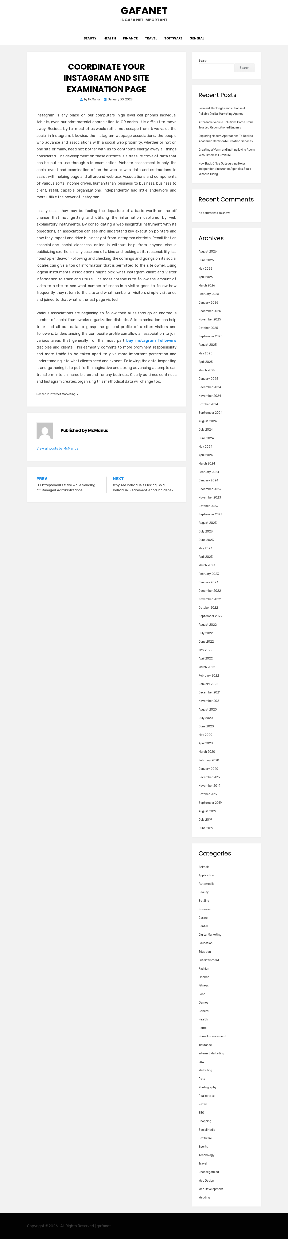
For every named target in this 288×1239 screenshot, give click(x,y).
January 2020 (208, 769)
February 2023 (209, 574)
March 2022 (207, 667)
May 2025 (205, 353)
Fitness (204, 985)
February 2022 (209, 675)
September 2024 (210, 413)
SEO (201, 1113)
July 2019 (205, 819)
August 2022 (208, 625)
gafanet (144, 11)
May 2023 (205, 548)
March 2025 (207, 370)
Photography (208, 1087)
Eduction (205, 952)
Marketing (205, 1070)
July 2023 (206, 531)
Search (203, 60)
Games (203, 1002)
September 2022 (210, 616)
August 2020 (208, 709)
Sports (203, 1146)
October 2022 (208, 607)
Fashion (204, 968)
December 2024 (210, 387)
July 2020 (206, 718)
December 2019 (209, 777)
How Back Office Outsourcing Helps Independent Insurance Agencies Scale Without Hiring (225, 169)
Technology (206, 1155)
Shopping (205, 1121)
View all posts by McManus (57, 448)
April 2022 (206, 658)
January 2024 (208, 480)
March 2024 (207, 463)
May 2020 (205, 735)
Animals (204, 867)
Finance (130, 38)
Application (206, 875)
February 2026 (209, 294)
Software (173, 38)
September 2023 (210, 514)
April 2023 (206, 557)
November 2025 (210, 319)
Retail (203, 1104)
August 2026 (208, 251)
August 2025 (208, 345)
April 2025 (206, 362)
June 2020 (206, 726)
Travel (151, 38)
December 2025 (210, 311)
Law (201, 1062)
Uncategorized (209, 1172)
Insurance (205, 1045)
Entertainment (209, 960)
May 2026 (205, 268)
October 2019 (208, 794)
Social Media (207, 1130)
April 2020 (206, 743)
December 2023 (210, 489)
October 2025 (208, 328)
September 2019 (210, 803)
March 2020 (207, 752)
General (197, 38)
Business (205, 909)
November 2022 (210, 599)
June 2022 (206, 641)
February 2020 (209, 760)
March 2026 (207, 285)
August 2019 (207, 811)
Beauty (90, 38)
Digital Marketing (210, 934)
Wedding (204, 1197)
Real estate (207, 1096)
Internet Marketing (62, 394)
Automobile (206, 884)
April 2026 (206, 277)
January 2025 (208, 379)
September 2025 (210, 336)
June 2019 (206, 828)
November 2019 (209, 786)
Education (206, 943)
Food (202, 994)
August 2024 (208, 421)
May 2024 (205, 447)
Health (110, 38)
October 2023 (208, 506)
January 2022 (208, 684)
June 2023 (206, 540)
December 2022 (210, 591)
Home (203, 1028)
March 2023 (207, 565)
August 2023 (208, 523)
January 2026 (208, 302)
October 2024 (208, 404)
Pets (202, 1079)
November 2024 (210, 396)
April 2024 (206, 455)
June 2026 (206, 260)
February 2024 (209, 472)
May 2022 (205, 650)
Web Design (206, 1180)
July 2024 (206, 429)
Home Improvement (212, 1036)
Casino (203, 918)
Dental (203, 926)
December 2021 (209, 692)
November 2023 (210, 497)
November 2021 (209, 701)
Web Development (211, 1189)
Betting (204, 901)
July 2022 (206, 633)
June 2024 (206, 438)
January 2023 (208, 582)
